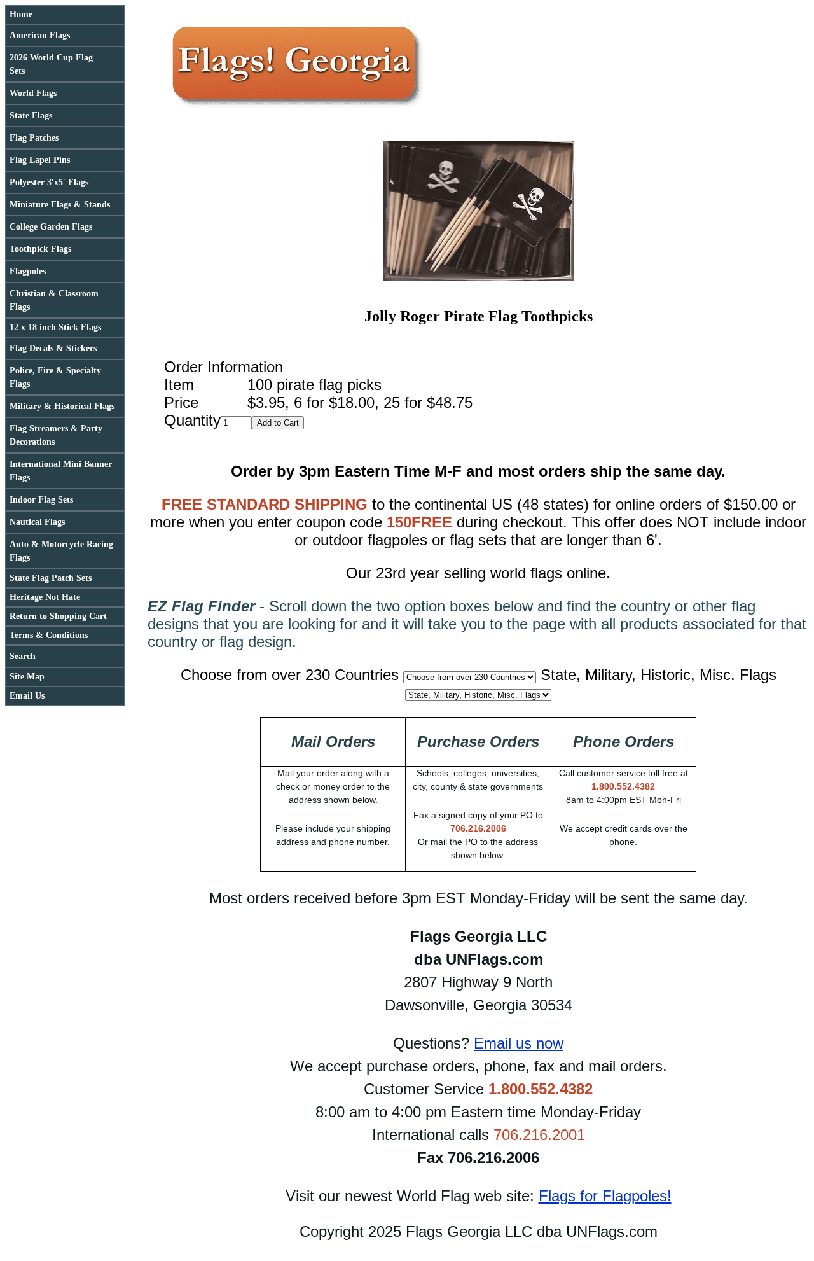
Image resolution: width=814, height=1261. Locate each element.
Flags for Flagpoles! (605, 1195)
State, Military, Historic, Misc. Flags (658, 674)
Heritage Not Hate (45, 597)
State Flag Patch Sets (51, 578)
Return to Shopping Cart (58, 616)
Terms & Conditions (49, 635)
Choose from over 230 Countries (290, 674)
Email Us (27, 695)
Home (21, 14)
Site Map (27, 676)
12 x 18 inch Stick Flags (55, 327)
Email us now (518, 1043)
